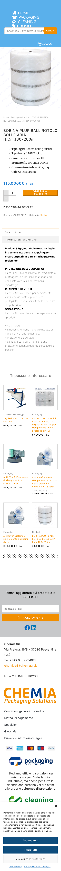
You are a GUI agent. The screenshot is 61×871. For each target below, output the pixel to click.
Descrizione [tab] (13, 232)
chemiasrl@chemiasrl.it (20, 665)
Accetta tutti (30, 840)
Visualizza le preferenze (30, 859)
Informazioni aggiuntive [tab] (21, 239)
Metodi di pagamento (18, 718)
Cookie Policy (15, 866)
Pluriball (26, 117)
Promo (23, 26)
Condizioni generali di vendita (24, 711)
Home (22, 13)
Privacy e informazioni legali (37, 866)
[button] (56, 806)
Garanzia (10, 731)
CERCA (50, 30)
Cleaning (26, 22)
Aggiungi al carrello (40, 193)
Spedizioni (11, 724)
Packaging (28, 17)
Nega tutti (30, 849)
